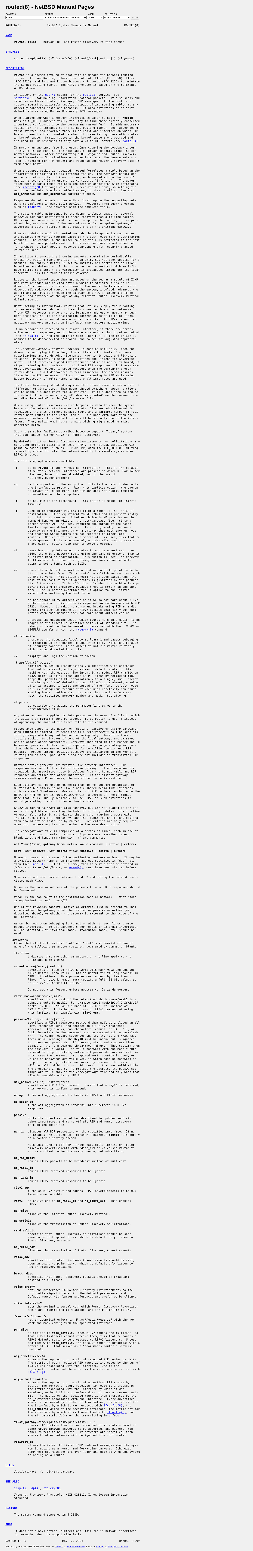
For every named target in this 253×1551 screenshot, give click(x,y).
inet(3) (37, 864)
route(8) (90, 94)
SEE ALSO (12, 1481)
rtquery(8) (36, 207)
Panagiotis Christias (118, 1546)
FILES (10, 1465)
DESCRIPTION (15, 68)
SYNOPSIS (12, 51)
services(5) (23, 98)
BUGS (9, 1524)
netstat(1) (31, 335)
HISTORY (12, 1508)
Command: (12, 14)
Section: (50, 14)
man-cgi (100, 1546)
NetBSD (59, 1546)
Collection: (111, 14)
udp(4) (50, 94)
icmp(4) (20, 1488)
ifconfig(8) (32, 187)
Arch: (92, 14)
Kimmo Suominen (76, 1546)
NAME (9, 35)
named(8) (76, 867)
